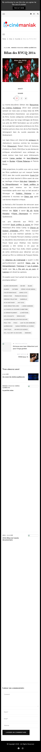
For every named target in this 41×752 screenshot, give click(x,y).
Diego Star (8, 296)
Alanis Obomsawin (20, 213)
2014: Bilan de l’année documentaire (10, 539)
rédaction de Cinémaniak (15, 260)
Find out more (19, 8)
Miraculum (12, 146)
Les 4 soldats (32, 266)
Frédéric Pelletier (23, 193)
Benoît (20, 89)
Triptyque (20, 266)
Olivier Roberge (23, 161)
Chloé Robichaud (10, 292)
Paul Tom (7, 323)
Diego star (28, 196)
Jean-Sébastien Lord (11, 306)
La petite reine (7, 390)
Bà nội (29, 210)
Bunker (12, 161)
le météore (24, 313)
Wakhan (28, 333)
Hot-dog (23, 181)
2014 (4, 535)
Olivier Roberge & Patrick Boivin (15, 319)
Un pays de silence (21, 329)
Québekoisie (8, 326)
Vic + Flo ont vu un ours (24, 269)
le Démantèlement (10, 184)
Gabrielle (32, 181)
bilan (30, 286)
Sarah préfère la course (25, 326)
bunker (6, 289)
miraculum (21, 316)
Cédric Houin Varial (28, 289)
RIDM (15, 210)
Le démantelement (10, 313)
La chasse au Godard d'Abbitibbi (16, 309)
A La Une (7, 47)
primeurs (32, 140)
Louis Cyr (34, 175)
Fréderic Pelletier (10, 299)
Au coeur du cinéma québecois (13, 377)
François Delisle (21, 296)
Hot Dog (21, 302)
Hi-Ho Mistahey (9, 302)
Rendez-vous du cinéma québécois (23, 47)
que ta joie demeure (27, 323)
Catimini (5, 272)
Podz (15, 323)
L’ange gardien (16, 158)
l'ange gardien (27, 306)
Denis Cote (23, 292)
